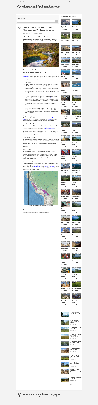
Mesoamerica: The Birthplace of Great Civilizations (75, 378)
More (71, 384)
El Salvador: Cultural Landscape (64, 130)
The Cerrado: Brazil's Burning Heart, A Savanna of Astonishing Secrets (75, 335)
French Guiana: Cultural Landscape (65, 144)
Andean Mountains (26, 76)
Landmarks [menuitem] (28, 1)
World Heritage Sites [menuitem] (59, 1)
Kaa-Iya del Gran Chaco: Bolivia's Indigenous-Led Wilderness (74, 321)
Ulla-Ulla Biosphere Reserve (49, 166)
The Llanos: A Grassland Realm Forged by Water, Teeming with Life (74, 356)
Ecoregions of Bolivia (27, 212)
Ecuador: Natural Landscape (76, 117)
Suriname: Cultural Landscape (64, 262)
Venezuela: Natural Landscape (75, 302)
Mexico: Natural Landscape (76, 197)
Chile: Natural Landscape (75, 77)
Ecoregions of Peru (34, 212)
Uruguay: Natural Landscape (76, 289)
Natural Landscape (76, 19)
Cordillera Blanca (37, 127)
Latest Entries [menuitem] (24, 11)
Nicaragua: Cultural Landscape (64, 210)
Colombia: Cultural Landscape (64, 90)
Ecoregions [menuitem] (52, 1)
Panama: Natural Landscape (76, 223)
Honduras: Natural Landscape (75, 184)
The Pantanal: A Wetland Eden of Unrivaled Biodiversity (75, 342)
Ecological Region (39, 33)
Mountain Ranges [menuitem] (53, 11)
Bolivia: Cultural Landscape (65, 53)
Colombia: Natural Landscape (76, 89)
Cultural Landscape (65, 19)
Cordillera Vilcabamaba (52, 127)
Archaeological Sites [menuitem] (69, 1)
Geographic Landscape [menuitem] (34, 11)
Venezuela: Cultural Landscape (64, 302)
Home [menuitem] (19, 11)
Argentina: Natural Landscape (75, 28)
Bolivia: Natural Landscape (76, 53)
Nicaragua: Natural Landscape (75, 210)
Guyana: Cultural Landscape (65, 171)
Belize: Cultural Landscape (65, 40)
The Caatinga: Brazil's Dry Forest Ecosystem (75, 349)
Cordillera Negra (44, 127)
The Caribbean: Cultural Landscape (65, 276)
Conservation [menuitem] (75, 11)
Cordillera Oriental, (26, 130)
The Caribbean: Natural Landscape (76, 276)
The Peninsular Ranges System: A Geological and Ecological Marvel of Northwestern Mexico (75, 314)
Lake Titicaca (50, 97)
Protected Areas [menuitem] (35, 1)
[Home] (19, 6)
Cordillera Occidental (49, 128)
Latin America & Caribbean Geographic (41, 6)
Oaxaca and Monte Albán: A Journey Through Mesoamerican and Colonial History (75, 371)
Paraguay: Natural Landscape (76, 235)
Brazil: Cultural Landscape (65, 65)
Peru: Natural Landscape (75, 249)
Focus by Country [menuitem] (21, 1)
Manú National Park (37, 166)
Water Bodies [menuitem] (61, 11)
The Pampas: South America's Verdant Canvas (75, 328)
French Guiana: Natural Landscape (76, 144)
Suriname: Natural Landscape (76, 261)
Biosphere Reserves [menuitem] (44, 1)
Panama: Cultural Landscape (65, 223)
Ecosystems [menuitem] (68, 11)
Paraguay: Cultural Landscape (64, 236)
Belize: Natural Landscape (76, 40)
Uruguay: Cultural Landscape (65, 289)
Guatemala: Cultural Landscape (64, 158)
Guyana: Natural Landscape (76, 171)
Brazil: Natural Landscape (75, 65)
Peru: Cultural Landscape (64, 249)
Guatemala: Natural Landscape (75, 158)
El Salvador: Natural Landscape (75, 130)
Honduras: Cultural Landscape (64, 184)
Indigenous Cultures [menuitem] (44, 11)
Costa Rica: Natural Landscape (75, 104)
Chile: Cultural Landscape (64, 77)
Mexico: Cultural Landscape (65, 197)
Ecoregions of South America (44, 212)
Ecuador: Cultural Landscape (65, 117)
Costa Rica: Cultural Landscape (64, 104)
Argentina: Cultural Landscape (64, 28)
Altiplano (37, 95)
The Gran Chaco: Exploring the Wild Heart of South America (75, 363)
